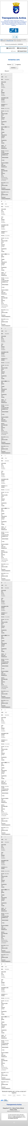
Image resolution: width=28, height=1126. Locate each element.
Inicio (2, 39)
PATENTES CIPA (9, 40)
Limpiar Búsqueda (22, 48)
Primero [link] (4, 1095)
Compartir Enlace (23, 51)
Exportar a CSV (11, 48)
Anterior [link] (9, 1095)
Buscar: (7, 71)
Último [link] (24, 1095)
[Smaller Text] (13, 37)
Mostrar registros (14, 64)
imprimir (14, 51)
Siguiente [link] (19, 1095)
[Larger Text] (16, 37)
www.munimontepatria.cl (13, 1111)
